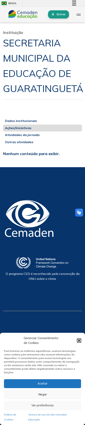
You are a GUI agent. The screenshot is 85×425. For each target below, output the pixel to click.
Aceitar (42, 383)
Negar (42, 394)
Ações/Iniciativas (18, 128)
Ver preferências (42, 405)
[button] (79, 340)
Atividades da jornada (22, 135)
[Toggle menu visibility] (78, 14)
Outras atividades (19, 142)
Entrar (61, 14)
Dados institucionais (21, 121)
